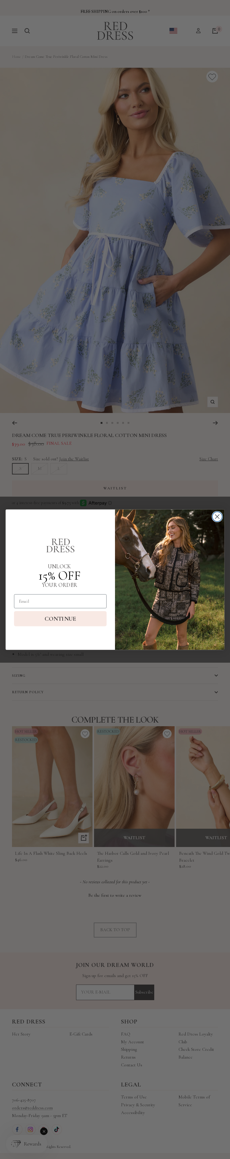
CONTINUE (60, 618)
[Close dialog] (217, 517)
